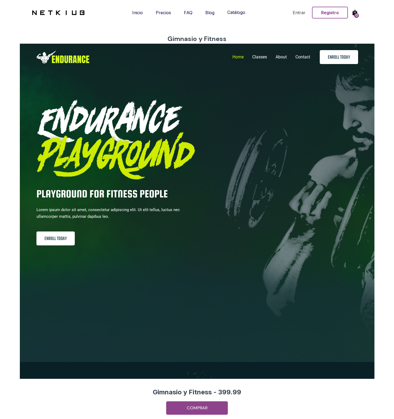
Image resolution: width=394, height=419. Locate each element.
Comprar (197, 408)
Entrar (299, 12)
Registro (330, 12)
